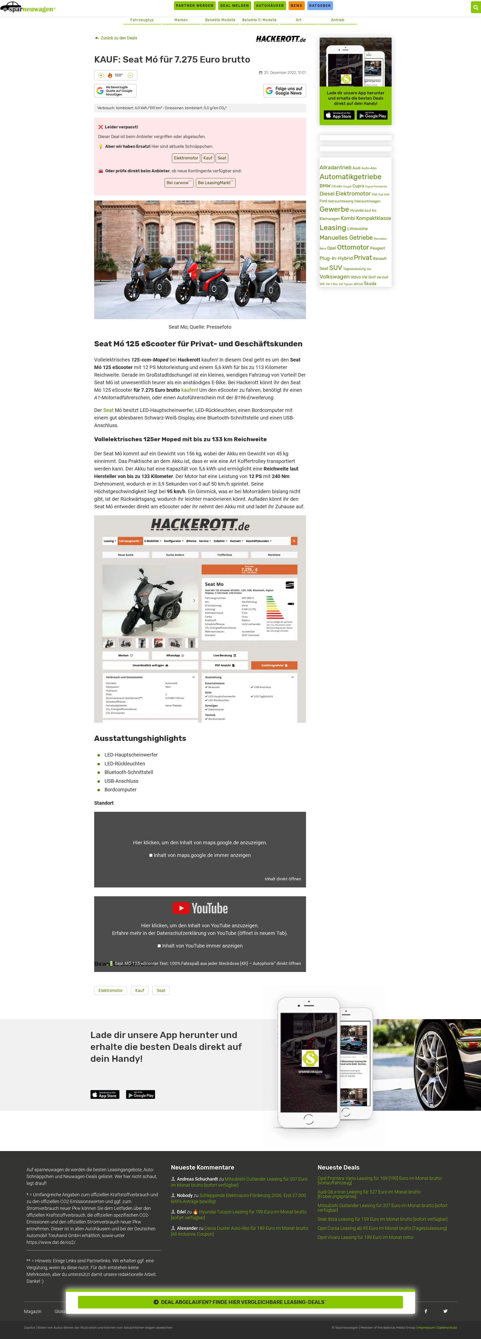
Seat (222, 158)
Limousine (357, 228)
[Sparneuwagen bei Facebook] (426, 1311)
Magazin (32, 1311)
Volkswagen (335, 276)
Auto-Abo (369, 168)
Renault (380, 258)
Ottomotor (353, 247)
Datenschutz (447, 1327)
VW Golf (369, 277)
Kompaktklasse (373, 218)
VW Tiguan (346, 284)
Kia (374, 210)
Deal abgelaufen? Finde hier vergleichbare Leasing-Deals (243, 1302)
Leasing (333, 227)
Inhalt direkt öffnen (283, 878)
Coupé (347, 186)
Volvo (356, 277)
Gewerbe (334, 209)
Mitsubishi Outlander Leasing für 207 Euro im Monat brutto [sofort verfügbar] (383, 1208)
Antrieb (337, 20)
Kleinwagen (330, 218)
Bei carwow (179, 182)
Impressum (426, 1327)
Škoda (370, 283)
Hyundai (357, 210)
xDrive (358, 284)
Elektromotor (186, 158)
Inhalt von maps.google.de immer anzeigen (202, 855)
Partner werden (195, 6)
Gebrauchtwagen (367, 201)
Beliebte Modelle (220, 20)
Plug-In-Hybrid (336, 258)
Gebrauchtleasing (340, 201)
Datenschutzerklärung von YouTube (222, 933)
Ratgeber (320, 6)
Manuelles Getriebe (346, 237)
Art (298, 20)
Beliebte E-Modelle (259, 20)
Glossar (62, 1311)
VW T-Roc (332, 284)
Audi (356, 168)
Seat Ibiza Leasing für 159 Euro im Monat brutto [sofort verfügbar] (382, 1219)
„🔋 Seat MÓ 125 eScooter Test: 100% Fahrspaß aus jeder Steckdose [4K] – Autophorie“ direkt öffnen (204, 963)
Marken (181, 20)
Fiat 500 (383, 194)
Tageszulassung (354, 269)
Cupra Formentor (376, 186)
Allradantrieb (335, 167)
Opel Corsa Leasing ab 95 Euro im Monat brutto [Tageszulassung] (382, 1228)
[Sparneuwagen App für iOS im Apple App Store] (339, 115)
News (296, 6)
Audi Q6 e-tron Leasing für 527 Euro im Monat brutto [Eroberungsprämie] (369, 1194)
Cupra (358, 186)
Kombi (348, 218)
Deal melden (234, 6)
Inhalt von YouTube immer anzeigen (202, 946)
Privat (363, 258)
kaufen (189, 390)
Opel (331, 247)
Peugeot (377, 248)
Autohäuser (270, 6)
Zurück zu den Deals (118, 38)
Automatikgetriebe (351, 177)
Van (369, 269)
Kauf (208, 158)
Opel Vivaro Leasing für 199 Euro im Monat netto (365, 1237)
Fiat (374, 194)
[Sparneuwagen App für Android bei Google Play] (372, 115)
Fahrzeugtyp (142, 20)
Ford (323, 201)
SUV (335, 268)
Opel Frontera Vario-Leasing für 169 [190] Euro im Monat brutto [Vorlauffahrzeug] (380, 1180)
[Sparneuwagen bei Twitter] (445, 1311)
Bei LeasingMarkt (216, 182)
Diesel (327, 193)
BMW (325, 186)
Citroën (337, 186)
